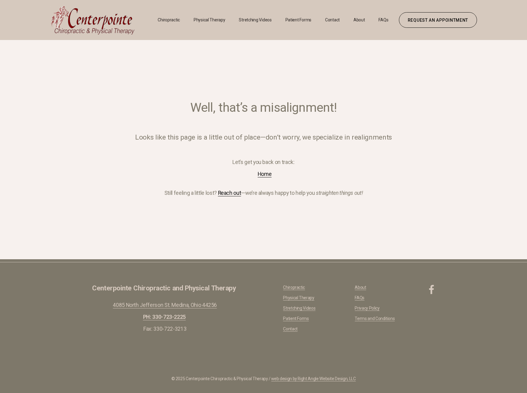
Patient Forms (298, 19)
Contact (332, 19)
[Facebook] (431, 289)
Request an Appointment (438, 20)
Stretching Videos (255, 19)
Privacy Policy (367, 308)
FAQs (383, 19)
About (359, 19)
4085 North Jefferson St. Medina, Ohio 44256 (165, 305)
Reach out (229, 193)
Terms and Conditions (375, 318)
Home (265, 174)
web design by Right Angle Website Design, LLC (313, 378)
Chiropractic (169, 19)
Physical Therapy (209, 19)
